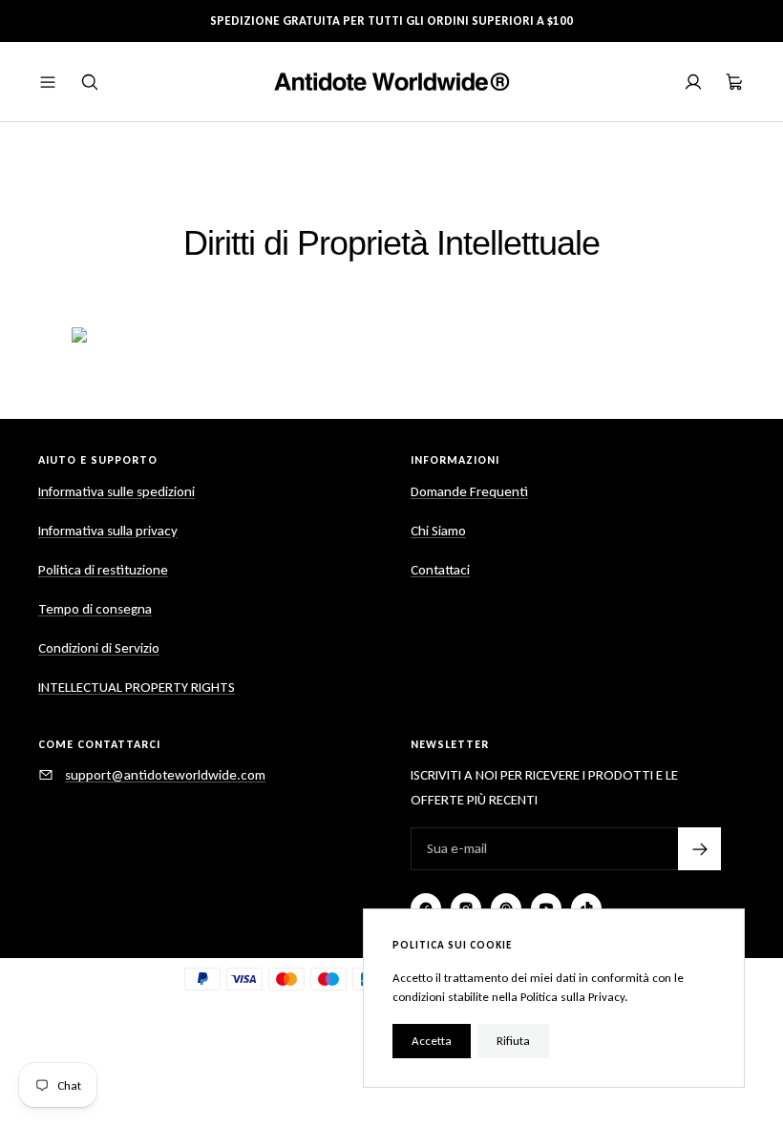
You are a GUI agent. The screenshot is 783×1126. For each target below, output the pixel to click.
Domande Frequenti (469, 491)
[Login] (693, 82)
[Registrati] (699, 848)
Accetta (432, 1040)
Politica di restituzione (103, 569)
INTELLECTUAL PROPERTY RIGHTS (136, 687)
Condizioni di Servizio (98, 648)
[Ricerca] (89, 82)
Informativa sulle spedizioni (116, 491)
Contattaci (440, 569)
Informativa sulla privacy (108, 530)
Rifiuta (513, 1040)
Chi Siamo (438, 530)
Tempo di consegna (95, 608)
